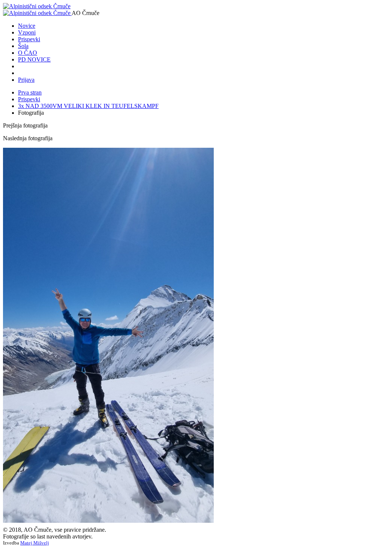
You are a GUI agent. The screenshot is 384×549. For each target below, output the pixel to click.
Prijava (26, 79)
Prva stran (30, 92)
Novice (26, 25)
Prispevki (29, 39)
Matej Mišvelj (34, 543)
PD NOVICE (34, 59)
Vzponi (27, 32)
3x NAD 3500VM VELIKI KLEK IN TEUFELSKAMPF (88, 106)
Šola (23, 46)
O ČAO (27, 53)
